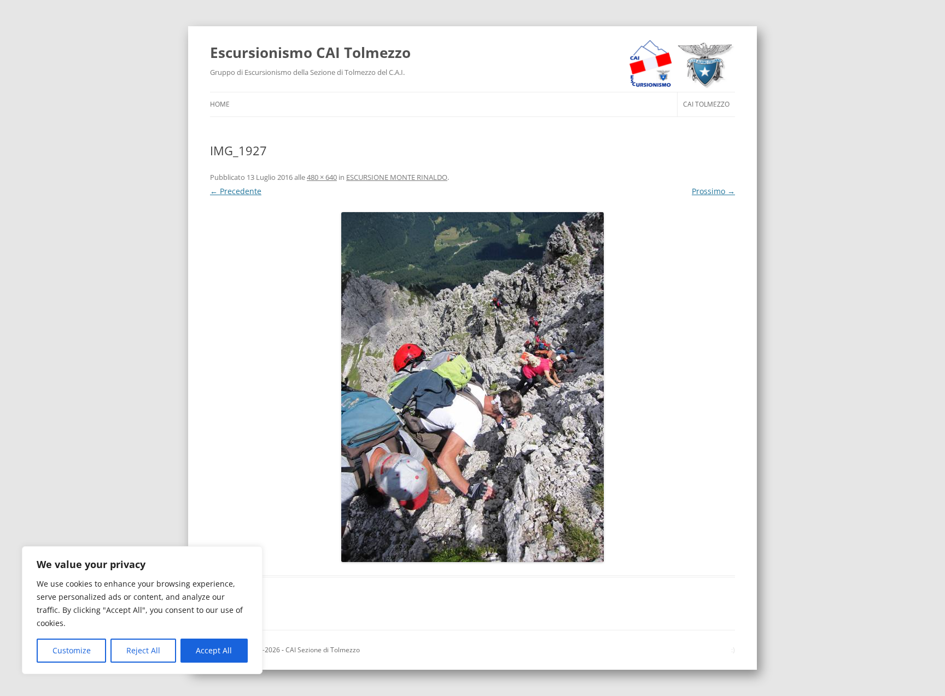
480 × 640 (322, 177)
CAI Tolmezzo (706, 104)
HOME (220, 104)
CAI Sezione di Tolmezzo (322, 649)
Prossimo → (713, 191)
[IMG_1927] (472, 387)
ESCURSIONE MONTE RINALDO (396, 177)
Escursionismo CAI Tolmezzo (310, 52)
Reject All (143, 650)
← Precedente (235, 191)
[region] (142, 610)
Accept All (214, 650)
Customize (71, 650)
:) (733, 649)
